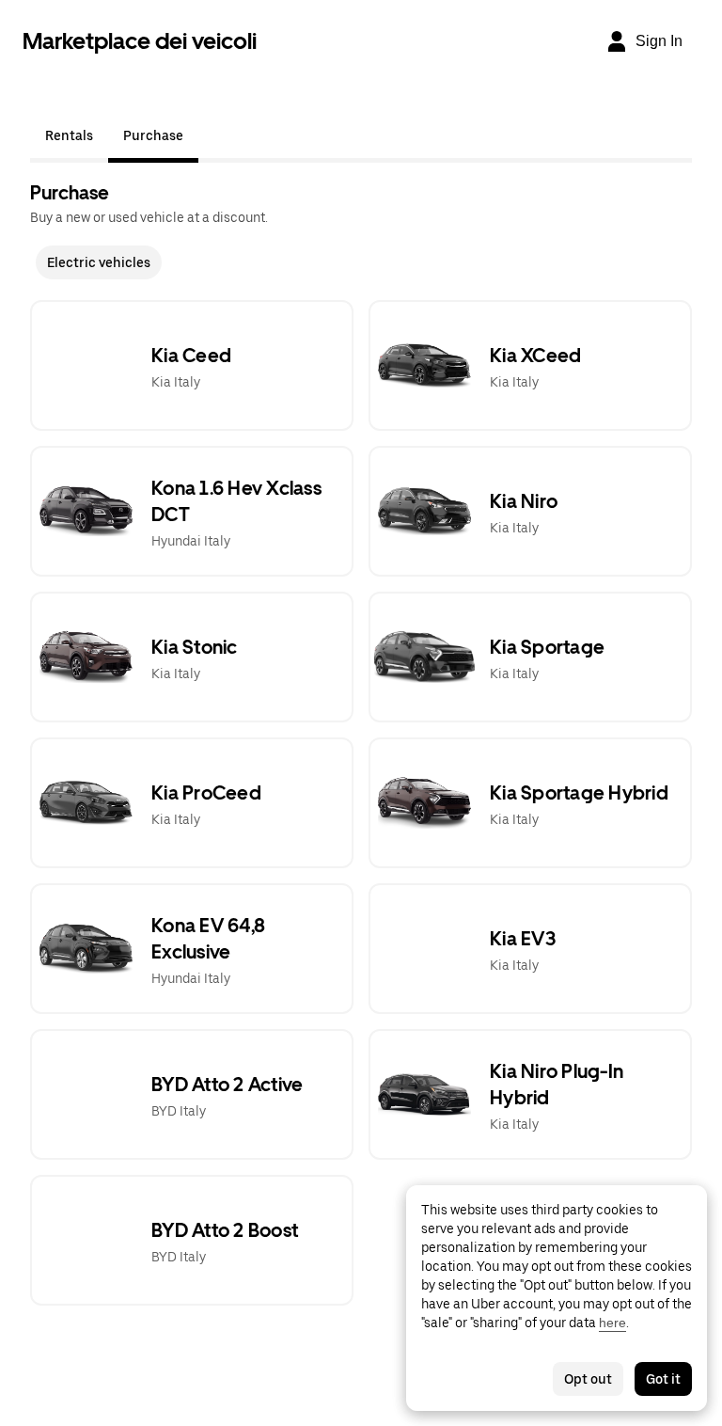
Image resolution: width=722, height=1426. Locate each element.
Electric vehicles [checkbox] (98, 262)
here (612, 1322)
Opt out (588, 1378)
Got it (663, 1378)
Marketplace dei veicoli (140, 41)
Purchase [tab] (153, 135)
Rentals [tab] (69, 135)
